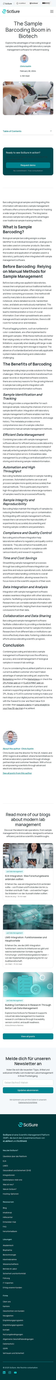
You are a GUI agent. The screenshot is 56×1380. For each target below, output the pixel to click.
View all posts (28, 1036)
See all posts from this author (17, 773)
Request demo (28, 165)
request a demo (24, 704)
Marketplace (34, 679)
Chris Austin (25, 66)
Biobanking (8, 679)
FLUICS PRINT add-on (33, 682)
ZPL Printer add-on (12, 682)
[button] (51, 11)
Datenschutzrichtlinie (27, 1102)
